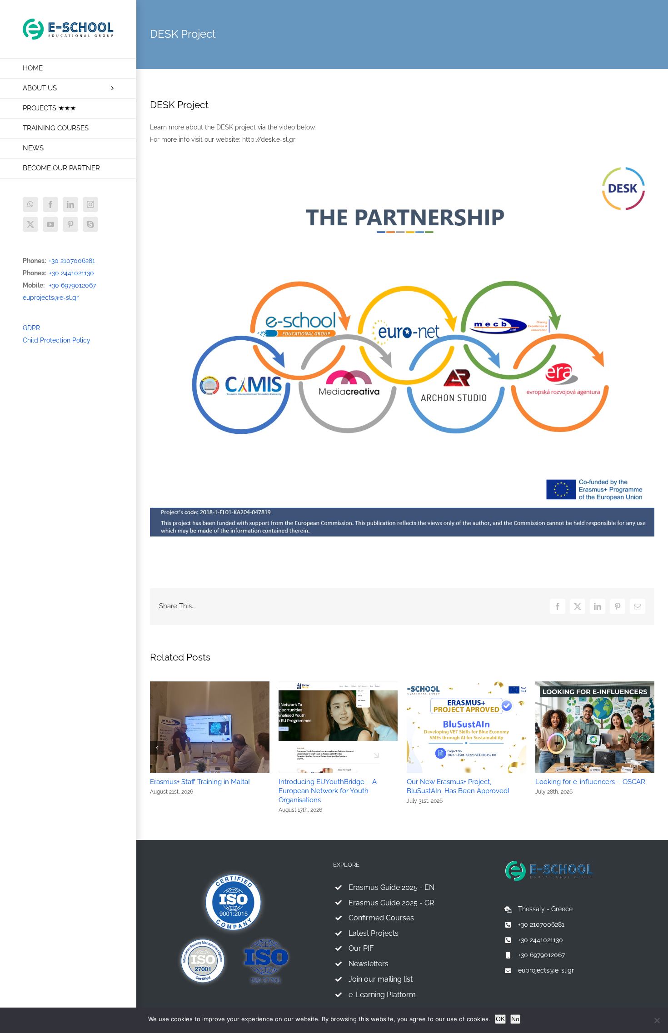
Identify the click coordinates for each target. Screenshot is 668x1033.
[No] (656, 1020)
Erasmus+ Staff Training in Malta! (200, 782)
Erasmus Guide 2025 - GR (391, 903)
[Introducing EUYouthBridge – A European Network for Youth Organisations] (338, 685)
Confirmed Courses (381, 918)
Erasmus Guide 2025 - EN (391, 887)
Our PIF (361, 948)
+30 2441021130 (71, 273)
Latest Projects (374, 933)
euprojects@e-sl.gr (51, 297)
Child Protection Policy (56, 340)
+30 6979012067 (72, 285)
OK (500, 1019)
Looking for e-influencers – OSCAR (590, 782)
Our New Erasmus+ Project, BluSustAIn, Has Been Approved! (458, 786)
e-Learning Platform (382, 994)
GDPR (31, 328)
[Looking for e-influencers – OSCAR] (595, 685)
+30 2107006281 (72, 260)
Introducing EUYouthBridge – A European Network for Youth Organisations (328, 791)
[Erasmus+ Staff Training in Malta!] (209, 685)
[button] (157, 748)
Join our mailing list (381, 979)
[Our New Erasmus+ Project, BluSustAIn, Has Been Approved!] (466, 685)
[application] (402, 347)
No (515, 1019)
